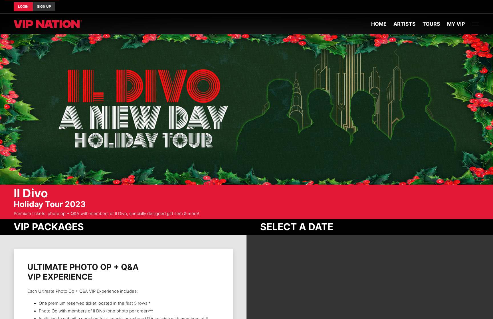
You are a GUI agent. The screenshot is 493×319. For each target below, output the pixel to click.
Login (23, 7)
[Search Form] (475, 24)
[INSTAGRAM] (479, 7)
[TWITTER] (474, 7)
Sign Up (44, 7)
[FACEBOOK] (470, 7)
